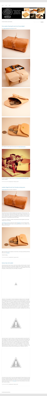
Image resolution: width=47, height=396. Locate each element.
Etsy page (14, 380)
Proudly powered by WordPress (6, 392)
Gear (6, 5)
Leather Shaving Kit (6, 28)
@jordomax (19, 222)
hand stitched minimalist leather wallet (23, 178)
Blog (9, 5)
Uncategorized (11, 181)
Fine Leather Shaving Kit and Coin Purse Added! (13, 26)
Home (2, 5)
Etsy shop (7, 252)
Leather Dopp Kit (4, 189)
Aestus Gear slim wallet (7, 263)
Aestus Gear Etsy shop (22, 146)
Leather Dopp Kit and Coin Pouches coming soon (13, 187)
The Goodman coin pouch (6, 222)
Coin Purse (12, 28)
